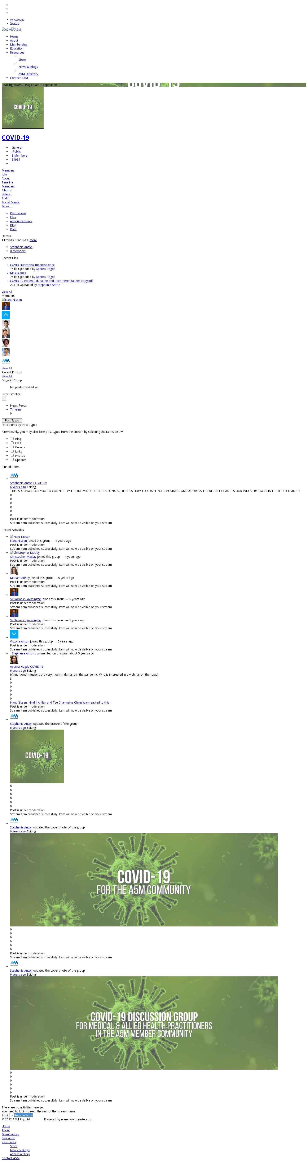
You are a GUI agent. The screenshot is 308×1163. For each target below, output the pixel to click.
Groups (20, 447)
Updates (20, 460)
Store (13, 1146)
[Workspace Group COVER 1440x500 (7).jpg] (144, 925)
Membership (10, 1134)
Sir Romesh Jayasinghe (25, 599)
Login (5, 1115)
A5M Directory (20, 1154)
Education (8, 1138)
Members (8, 170)
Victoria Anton (19, 641)
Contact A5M (10, 1158)
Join (4, 174)
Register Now (23, 1115)
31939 (15, 159)
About (6, 1130)
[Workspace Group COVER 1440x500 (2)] (144, 1068)
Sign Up (14, 23)
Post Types (12, 420)
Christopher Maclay (23, 557)
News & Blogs (20, 1150)
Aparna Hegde (45, 269)
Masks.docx (18, 273)
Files (13, 217)
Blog (13, 225)
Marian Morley (20, 578)
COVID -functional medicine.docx (32, 265)
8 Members (18, 155)
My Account (17, 19)
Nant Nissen (18, 541)
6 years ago (18, 487)
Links (18, 451)
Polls (13, 229)
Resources (9, 1142)
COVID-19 (15, 137)
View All (7, 292)
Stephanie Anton (21, 247)
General (16, 147)
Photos (20, 456)
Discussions (18, 213)
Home (6, 1126)
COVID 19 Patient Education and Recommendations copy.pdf (51, 281)
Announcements (21, 221)
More (33, 240)
